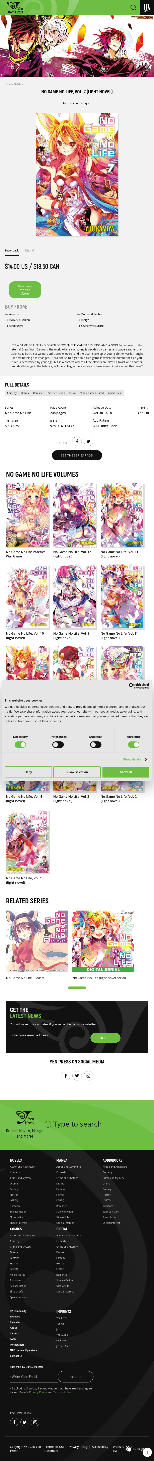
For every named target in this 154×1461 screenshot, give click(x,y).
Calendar (15, 1322)
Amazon (14, 314)
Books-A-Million (19, 320)
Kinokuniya (16, 326)
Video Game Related (92, 393)
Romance (38, 393)
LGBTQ (14, 1200)
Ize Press (61, 1340)
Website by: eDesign (128, 1449)
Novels (18, 84)
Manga (61, 1160)
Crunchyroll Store (92, 326)
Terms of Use (62, 1392)
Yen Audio (62, 1335)
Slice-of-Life (16, 1217)
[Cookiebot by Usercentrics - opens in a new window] (131, 686)
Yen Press (61, 1318)
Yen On (60, 1323)
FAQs (13, 1339)
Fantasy (14, 1189)
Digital (62, 1229)
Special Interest (18, 1223)
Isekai (72, 393)
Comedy (12, 393)
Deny (28, 772)
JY (57, 1329)
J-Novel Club (63, 1346)
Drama (25, 393)
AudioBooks (112, 1160)
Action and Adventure (22, 1166)
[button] (77, 987)
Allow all (126, 772)
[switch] (58, 744)
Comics (16, 1229)
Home (8, 84)
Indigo (85, 320)
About (13, 1328)
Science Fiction (56, 393)
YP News (15, 1316)
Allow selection (77, 772)
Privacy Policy (38, 1392)
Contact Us (16, 1356)
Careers (14, 1333)
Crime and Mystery (20, 1178)
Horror (14, 1194)
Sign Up (75, 1377)
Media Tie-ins (17, 1274)
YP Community (18, 1311)
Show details (132, 759)
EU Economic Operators (23, 1350)
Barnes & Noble (91, 314)
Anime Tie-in (115, 393)
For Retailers (17, 1344)
